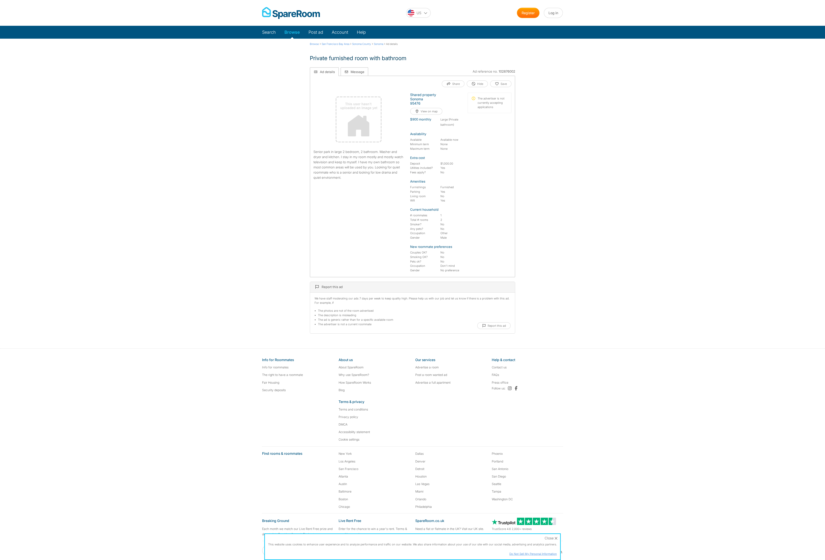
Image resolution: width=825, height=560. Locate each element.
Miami (419, 491)
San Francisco (348, 469)
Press (500, 382)
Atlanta (343, 476)
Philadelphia (423, 506)
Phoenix (497, 453)
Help (361, 32)
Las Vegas (422, 484)
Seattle (496, 484)
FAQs (495, 375)
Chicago (344, 506)
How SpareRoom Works (355, 382)
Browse (292, 32)
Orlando (420, 499)
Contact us (499, 367)
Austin (343, 484)
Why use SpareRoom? (354, 375)
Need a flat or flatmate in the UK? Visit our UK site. (449, 529)
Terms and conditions (353, 409)
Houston (421, 476)
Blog (342, 390)
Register (528, 13)
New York (345, 453)
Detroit (419, 469)
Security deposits (274, 390)
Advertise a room (427, 367)
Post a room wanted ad (431, 375)
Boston (343, 499)
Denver (420, 461)
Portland (497, 461)
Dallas (419, 453)
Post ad (316, 32)
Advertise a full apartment (433, 382)
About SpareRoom (351, 367)
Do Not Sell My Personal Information (533, 553)
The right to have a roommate (282, 375)
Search (269, 32)
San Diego (499, 476)
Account (340, 32)
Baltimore (345, 491)
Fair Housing (270, 382)
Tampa (496, 491)
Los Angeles (347, 461)
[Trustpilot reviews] (524, 524)
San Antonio (500, 469)
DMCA (343, 424)
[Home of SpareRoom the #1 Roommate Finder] (291, 13)
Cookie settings (349, 439)
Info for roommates (275, 367)
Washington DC (502, 499)
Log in (553, 13)
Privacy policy (348, 417)
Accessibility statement (354, 432)
